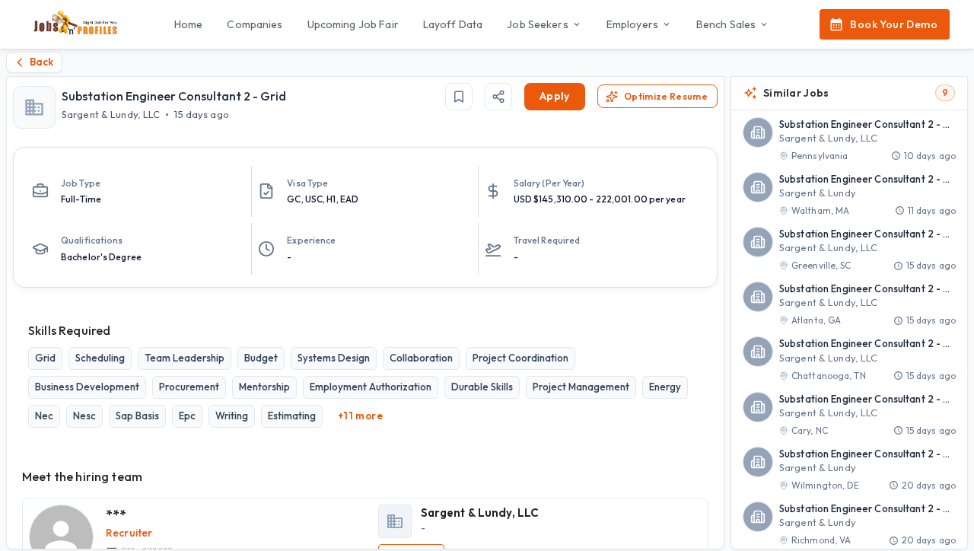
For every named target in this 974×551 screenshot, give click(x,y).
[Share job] (498, 96)
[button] (849, 140)
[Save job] (459, 96)
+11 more (360, 415)
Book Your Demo (893, 24)
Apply (555, 96)
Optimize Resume (666, 96)
